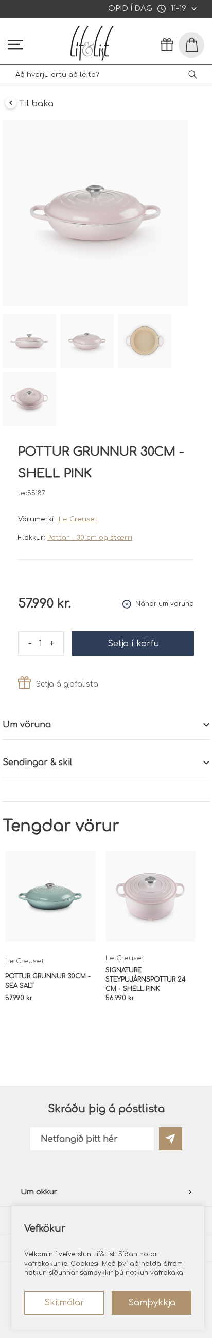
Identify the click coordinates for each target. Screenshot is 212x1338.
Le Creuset (78, 519)
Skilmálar (64, 1303)
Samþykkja (151, 1303)
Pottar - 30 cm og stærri (89, 537)
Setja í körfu (133, 643)
